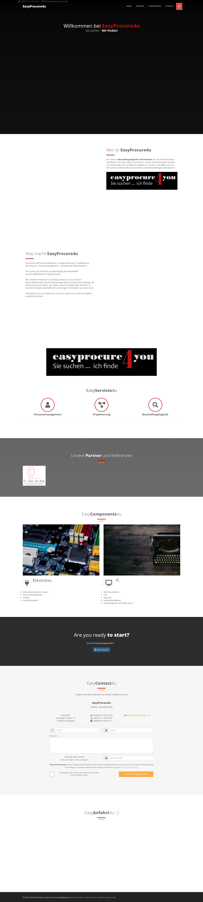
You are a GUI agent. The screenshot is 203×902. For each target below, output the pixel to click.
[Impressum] (111, 897)
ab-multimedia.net (77, 897)
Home (129, 6)
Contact (169, 6)
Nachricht (53, 736)
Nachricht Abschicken (136, 774)
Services (140, 6)
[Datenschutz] (90, 897)
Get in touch (102, 649)
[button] (179, 6)
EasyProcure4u (34, 6)
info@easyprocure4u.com (138, 715)
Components (154, 6)
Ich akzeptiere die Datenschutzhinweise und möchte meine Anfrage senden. (79, 773)
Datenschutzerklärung (129, 767)
